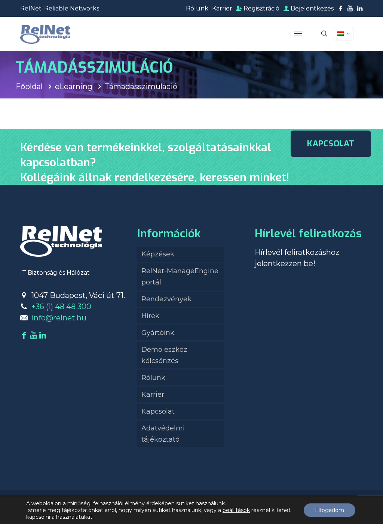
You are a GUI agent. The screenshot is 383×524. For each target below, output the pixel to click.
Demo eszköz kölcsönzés (164, 355)
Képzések (157, 254)
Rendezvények (166, 299)
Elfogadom (329, 510)
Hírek (150, 316)
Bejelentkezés (311, 8)
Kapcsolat (158, 411)
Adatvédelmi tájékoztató (163, 434)
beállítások (236, 510)
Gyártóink (157, 333)
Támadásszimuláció (141, 86)
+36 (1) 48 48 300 (61, 306)
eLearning (73, 86)
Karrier (222, 8)
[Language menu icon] (343, 33)
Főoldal (29, 86)
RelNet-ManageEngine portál (179, 276)
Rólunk (197, 8)
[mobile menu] (298, 33)
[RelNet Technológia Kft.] (45, 34)
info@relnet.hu (58, 317)
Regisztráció (260, 8)
